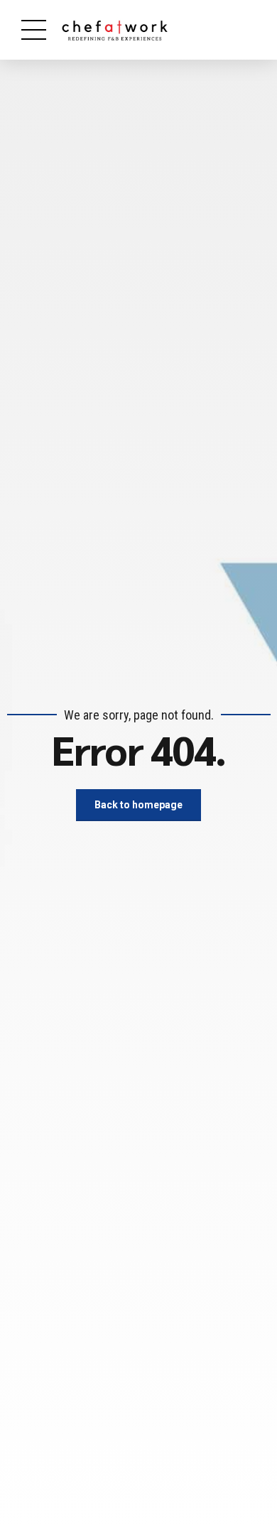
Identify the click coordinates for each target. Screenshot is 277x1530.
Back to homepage (138, 804)
